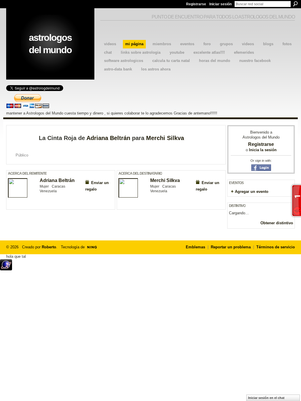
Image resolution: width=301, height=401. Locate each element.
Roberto (49, 247)
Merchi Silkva (165, 138)
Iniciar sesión (220, 4)
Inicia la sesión (263, 150)
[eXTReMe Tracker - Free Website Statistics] (6, 268)
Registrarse (196, 4)
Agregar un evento (251, 191)
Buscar (295, 3)
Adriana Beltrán (108, 138)
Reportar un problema (231, 247)
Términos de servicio (275, 247)
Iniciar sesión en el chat (266, 398)
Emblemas (195, 247)
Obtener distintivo (276, 223)
